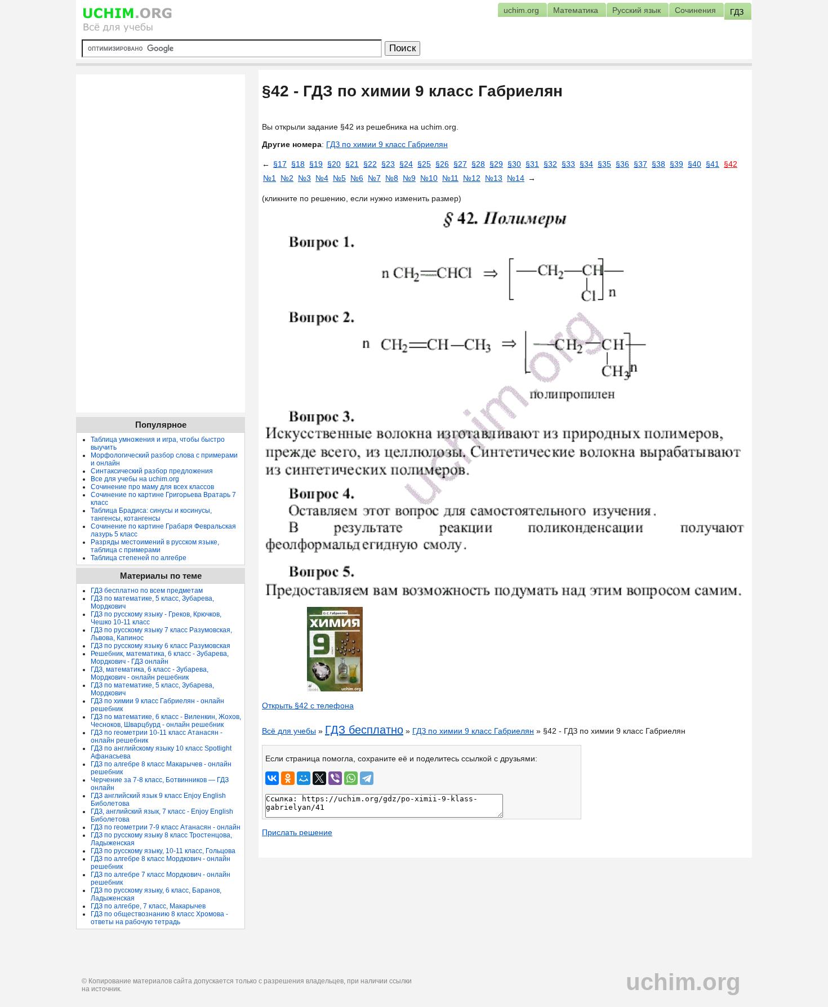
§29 (496, 163)
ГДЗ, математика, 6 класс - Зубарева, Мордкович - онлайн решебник (149, 673)
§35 (604, 163)
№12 (471, 178)
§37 (640, 163)
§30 (514, 163)
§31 (532, 163)
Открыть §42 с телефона (308, 705)
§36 (622, 163)
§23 (388, 163)
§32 (550, 163)
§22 (370, 163)
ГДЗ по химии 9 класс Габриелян (387, 144)
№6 (356, 178)
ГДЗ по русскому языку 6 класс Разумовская (160, 646)
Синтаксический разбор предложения (152, 471)
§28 (478, 163)
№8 (391, 178)
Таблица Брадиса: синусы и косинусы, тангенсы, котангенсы (151, 514)
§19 (316, 163)
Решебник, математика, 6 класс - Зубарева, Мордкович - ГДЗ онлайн (160, 658)
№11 (450, 178)
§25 (424, 163)
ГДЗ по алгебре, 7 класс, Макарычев (148, 906)
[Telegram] (366, 778)
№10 (429, 178)
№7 (374, 178)
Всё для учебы (289, 730)
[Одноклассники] (288, 778)
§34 (586, 163)
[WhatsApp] (351, 778)
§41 (712, 163)
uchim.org (683, 982)
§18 (298, 163)
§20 (334, 163)
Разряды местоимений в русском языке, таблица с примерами (155, 546)
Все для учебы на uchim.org (135, 479)
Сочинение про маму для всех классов (152, 487)
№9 (409, 178)
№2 (287, 178)
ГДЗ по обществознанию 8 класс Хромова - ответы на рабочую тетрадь (159, 918)
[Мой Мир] (303, 778)
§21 (352, 163)
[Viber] (335, 778)
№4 (321, 178)
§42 (730, 163)
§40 (694, 163)
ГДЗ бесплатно (364, 730)
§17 (280, 163)
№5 (339, 178)
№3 (304, 178)
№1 (269, 178)
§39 (676, 163)
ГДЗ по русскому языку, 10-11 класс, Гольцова (163, 851)
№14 (515, 178)
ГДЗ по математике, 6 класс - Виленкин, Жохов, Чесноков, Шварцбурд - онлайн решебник (166, 721)
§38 (658, 163)
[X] (319, 778)
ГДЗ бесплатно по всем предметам (147, 591)
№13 (493, 178)
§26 (442, 163)
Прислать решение (297, 832)
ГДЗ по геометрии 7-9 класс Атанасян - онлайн (166, 827)
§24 (406, 163)
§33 (568, 163)
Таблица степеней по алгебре (138, 558)
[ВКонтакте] (272, 778)
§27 (460, 163)
